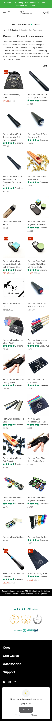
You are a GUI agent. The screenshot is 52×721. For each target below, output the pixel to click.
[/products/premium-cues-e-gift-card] (14, 289)
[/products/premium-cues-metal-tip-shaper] (14, 405)
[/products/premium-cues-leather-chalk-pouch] (14, 326)
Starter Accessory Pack (37, 573)
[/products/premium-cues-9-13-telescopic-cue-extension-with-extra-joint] (14, 162)
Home (5, 30)
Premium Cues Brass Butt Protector (36, 177)
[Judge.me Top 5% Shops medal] (26, 619)
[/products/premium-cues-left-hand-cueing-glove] (14, 365)
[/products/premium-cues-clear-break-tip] (14, 207)
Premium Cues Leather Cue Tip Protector (37, 341)
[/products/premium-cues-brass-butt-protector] (38, 162)
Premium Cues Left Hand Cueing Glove (14, 380)
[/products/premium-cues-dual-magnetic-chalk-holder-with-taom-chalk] (38, 247)
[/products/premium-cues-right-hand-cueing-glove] (38, 444)
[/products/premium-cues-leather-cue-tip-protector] (38, 326)
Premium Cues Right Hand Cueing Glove (36, 459)
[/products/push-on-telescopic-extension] (14, 559)
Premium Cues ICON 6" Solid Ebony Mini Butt (37, 304)
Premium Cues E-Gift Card (12, 304)
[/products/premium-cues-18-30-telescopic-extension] (38, 80)
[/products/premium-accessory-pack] (14, 80)
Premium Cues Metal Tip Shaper (13, 420)
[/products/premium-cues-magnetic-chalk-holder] (38, 483)
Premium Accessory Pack (11, 96)
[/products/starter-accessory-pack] (38, 559)
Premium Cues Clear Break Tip (12, 223)
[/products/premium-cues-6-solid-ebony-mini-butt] (38, 120)
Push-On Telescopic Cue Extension (13, 574)
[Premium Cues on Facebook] (5, 682)
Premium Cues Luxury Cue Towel (37, 380)
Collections (14, 30)
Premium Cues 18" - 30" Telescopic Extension (37, 96)
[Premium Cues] (26, 12)
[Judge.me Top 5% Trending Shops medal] (37, 619)
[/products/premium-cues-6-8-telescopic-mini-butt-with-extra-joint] (14, 120)
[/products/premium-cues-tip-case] (14, 523)
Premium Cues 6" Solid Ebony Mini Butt (37, 135)
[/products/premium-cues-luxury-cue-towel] (38, 365)
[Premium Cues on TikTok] (16, 682)
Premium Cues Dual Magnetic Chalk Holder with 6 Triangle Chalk (13, 264)
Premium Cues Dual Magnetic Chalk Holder (37, 223)
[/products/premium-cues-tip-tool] (38, 523)
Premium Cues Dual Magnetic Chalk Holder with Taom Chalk (37, 264)
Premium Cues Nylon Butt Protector (12, 459)
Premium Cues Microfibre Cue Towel (36, 420)
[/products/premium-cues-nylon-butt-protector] (14, 444)
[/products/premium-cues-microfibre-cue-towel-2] (38, 405)
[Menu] (4, 12)
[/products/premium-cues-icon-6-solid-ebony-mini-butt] (38, 289)
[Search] (9, 12)
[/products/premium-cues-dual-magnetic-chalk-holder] (38, 207)
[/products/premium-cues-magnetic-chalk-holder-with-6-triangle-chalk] (14, 247)
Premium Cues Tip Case (13, 537)
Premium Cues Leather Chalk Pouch (13, 341)
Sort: (44, 66)
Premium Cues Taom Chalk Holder (12, 499)
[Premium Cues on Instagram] (11, 682)
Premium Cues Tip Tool (37, 537)
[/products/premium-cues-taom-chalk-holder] (14, 483)
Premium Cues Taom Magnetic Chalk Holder (37, 499)
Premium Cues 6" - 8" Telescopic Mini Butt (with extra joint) (12, 137)
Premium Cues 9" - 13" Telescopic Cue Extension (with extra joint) (12, 180)
